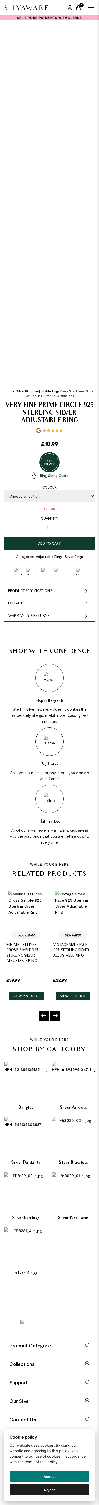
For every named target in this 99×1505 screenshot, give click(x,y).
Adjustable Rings (47, 391)
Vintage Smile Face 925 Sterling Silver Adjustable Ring (71, 950)
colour (49, 487)
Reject (49, 1490)
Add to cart (49, 543)
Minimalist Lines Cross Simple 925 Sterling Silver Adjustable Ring (22, 953)
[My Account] (70, 8)
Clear (49, 509)
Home (10, 391)
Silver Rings (24, 391)
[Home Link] (26, 7)
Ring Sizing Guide (54, 475)
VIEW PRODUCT (26, 996)
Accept (50, 1477)
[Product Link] (26, 909)
